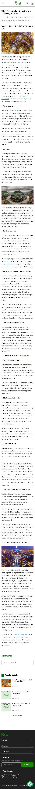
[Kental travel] (17, 3)
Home (3, 17)
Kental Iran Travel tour (20, 634)
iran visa (26, 356)
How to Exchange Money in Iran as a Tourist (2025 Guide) (22, 680)
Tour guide (14, 17)
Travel (6, 99)
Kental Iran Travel (9, 264)
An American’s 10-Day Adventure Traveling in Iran (20, 692)
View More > (17, 715)
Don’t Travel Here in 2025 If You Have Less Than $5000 (21, 704)
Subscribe (27, 764)
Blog (8, 17)
